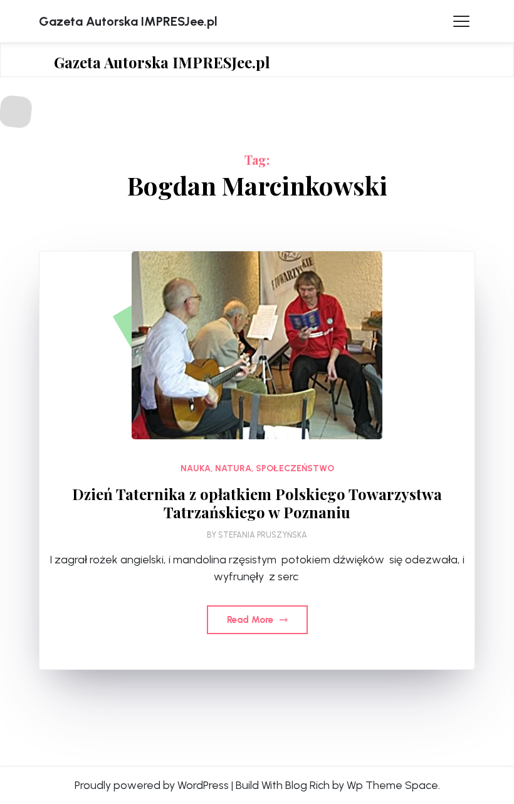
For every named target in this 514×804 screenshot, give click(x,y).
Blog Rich (307, 785)
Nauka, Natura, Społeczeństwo (257, 468)
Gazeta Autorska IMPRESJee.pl (128, 21)
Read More (251, 619)
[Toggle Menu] (461, 21)
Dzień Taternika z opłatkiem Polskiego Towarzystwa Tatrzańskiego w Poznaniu (257, 503)
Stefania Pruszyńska (262, 535)
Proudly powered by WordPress (152, 785)
